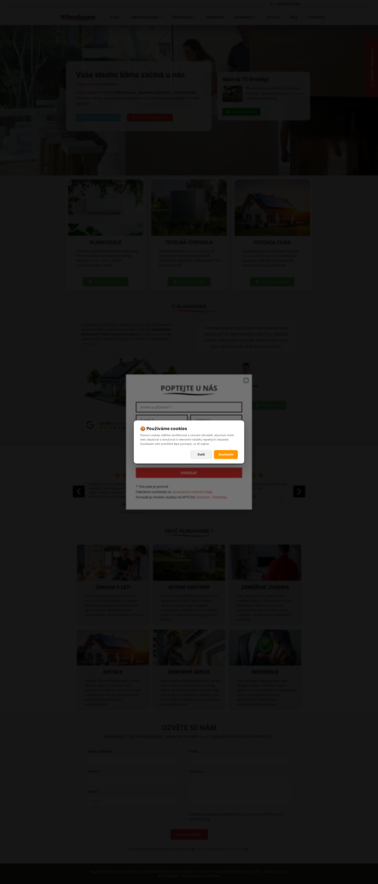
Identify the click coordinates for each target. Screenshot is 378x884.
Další (201, 454)
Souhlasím (226, 454)
